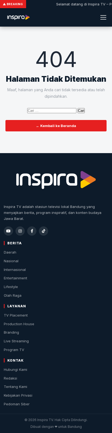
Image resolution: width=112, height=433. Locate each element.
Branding (11, 332)
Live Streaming (16, 341)
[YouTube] (8, 231)
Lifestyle (11, 287)
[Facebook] (31, 231)
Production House (19, 324)
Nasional (11, 261)
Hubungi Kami (15, 369)
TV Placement (16, 315)
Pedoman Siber (17, 404)
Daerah (10, 252)
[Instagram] (20, 231)
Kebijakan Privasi (18, 395)
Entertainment (15, 278)
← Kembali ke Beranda (56, 126)
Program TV (14, 349)
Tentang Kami (15, 386)
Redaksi (10, 378)
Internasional (15, 269)
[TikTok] (43, 231)
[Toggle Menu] (103, 17)
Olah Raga (12, 295)
